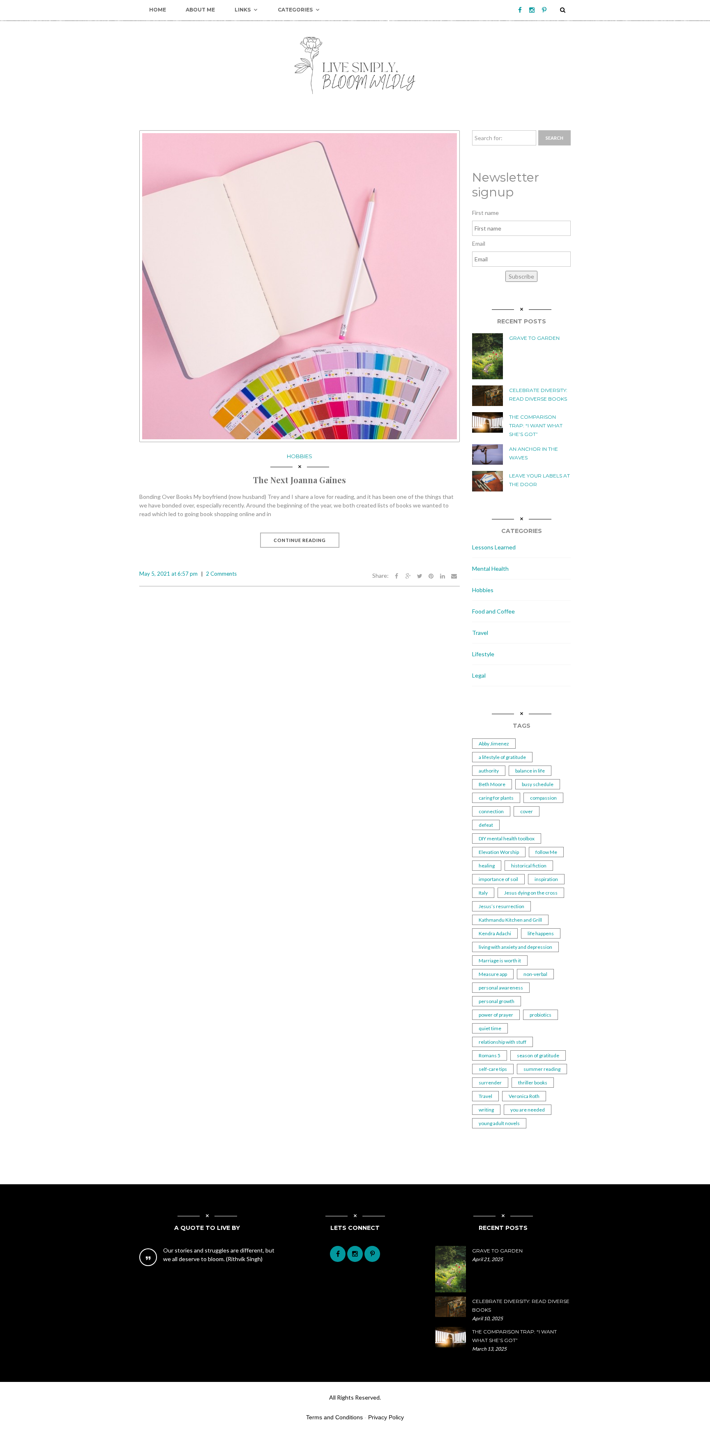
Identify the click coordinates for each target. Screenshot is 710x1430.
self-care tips (493, 1069)
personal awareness (501, 988)
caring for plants (496, 798)
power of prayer (496, 1015)
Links (243, 10)
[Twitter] (419, 575)
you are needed (527, 1110)
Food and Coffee (493, 611)
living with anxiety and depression (515, 947)
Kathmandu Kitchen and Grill (510, 920)
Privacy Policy (386, 1417)
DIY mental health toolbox (507, 838)
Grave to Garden (534, 338)
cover (526, 811)
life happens (541, 933)
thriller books (532, 1082)
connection (491, 811)
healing (487, 866)
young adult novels (499, 1123)
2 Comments (221, 573)
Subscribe (521, 276)
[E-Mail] (454, 575)
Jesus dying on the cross (531, 893)
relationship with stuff (502, 1042)
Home (157, 10)
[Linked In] (442, 575)
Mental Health (490, 568)
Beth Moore (492, 784)
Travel (480, 632)
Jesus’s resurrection (501, 906)
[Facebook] (519, 10)
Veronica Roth (524, 1096)
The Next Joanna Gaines (299, 479)
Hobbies (299, 456)
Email (478, 243)
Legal (479, 675)
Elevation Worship (499, 852)
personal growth (496, 1001)
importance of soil (498, 879)
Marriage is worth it (500, 960)
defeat (486, 825)
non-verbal (535, 974)
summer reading (541, 1069)
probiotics (540, 1015)
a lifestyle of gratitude (502, 757)
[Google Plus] (408, 575)
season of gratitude (538, 1055)
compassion (543, 798)
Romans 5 (489, 1055)
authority (489, 771)
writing (486, 1110)
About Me (200, 10)
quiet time (490, 1028)
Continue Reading (300, 540)
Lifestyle (483, 653)
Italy (483, 893)
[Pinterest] (544, 10)
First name (485, 212)
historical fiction (528, 866)
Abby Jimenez (494, 743)
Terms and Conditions (334, 1417)
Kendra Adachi (495, 933)
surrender (490, 1082)
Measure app (493, 974)
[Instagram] (532, 10)
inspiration (546, 879)
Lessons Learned (494, 547)
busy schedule (537, 784)
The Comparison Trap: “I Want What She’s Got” (535, 425)
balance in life (530, 771)
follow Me (546, 852)
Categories (295, 10)
